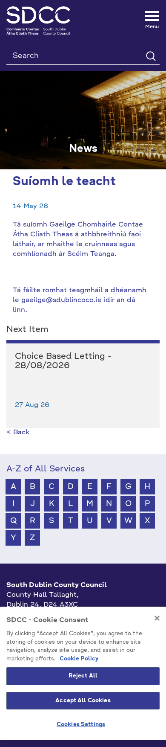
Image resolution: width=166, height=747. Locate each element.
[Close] (157, 618)
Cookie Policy (79, 659)
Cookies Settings (81, 724)
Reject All (83, 676)
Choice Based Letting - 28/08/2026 (63, 361)
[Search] (150, 55)
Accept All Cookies (82, 700)
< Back (17, 432)
